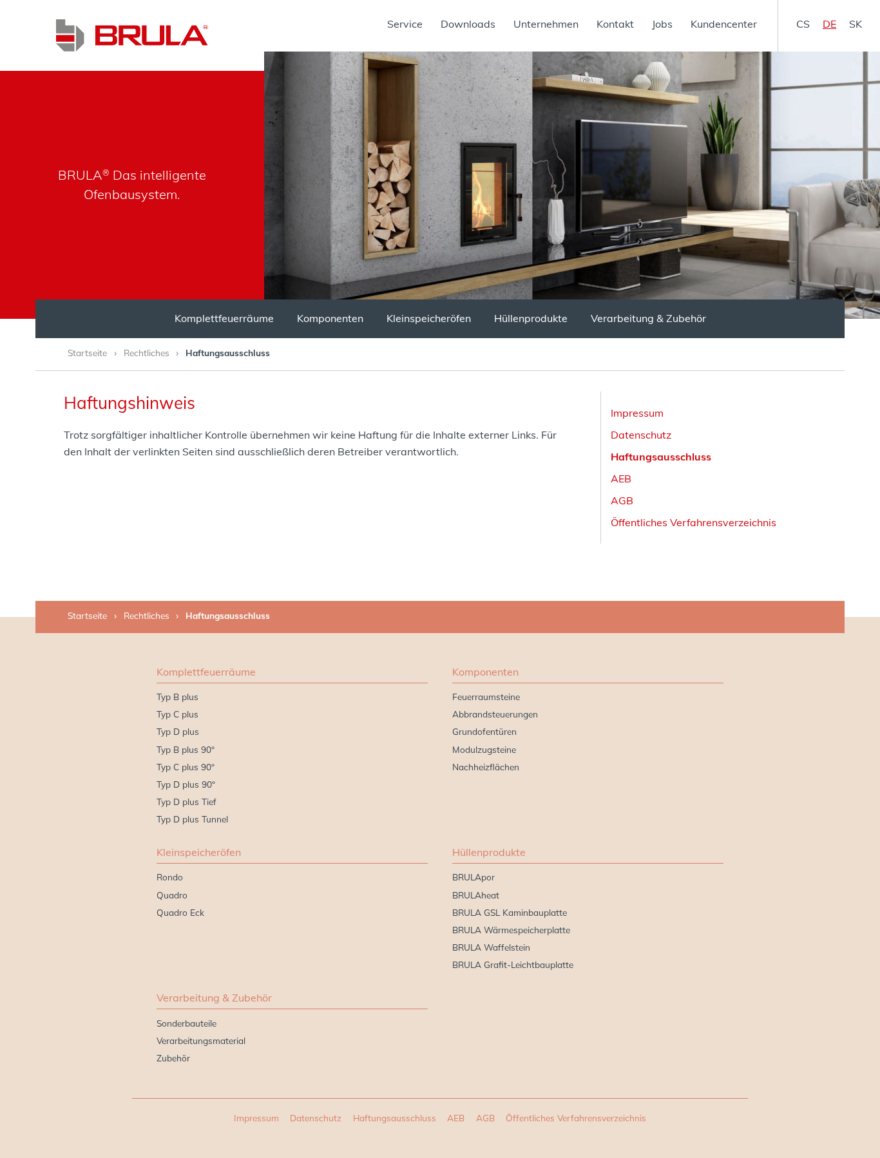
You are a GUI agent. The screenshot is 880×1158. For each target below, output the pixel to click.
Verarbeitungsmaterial (201, 1040)
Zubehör (173, 1057)
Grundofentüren (484, 731)
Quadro (172, 894)
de (829, 23)
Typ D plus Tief (186, 801)
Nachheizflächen (485, 766)
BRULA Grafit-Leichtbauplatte (512, 964)
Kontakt (615, 23)
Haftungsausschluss (661, 456)
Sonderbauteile (186, 1023)
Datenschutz (641, 434)
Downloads (468, 23)
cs (803, 23)
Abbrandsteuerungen (495, 713)
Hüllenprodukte (531, 318)
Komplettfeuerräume (224, 318)
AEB (621, 478)
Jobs (662, 23)
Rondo (170, 876)
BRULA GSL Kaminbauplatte (509, 912)
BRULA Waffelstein (491, 947)
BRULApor (473, 876)
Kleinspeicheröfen (429, 318)
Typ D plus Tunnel (192, 818)
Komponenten (330, 318)
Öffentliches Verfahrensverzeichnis (693, 522)
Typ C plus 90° (186, 766)
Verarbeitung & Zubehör (648, 318)
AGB (622, 500)
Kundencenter (724, 23)
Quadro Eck (180, 912)
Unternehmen (546, 23)
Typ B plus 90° (186, 749)
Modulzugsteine (484, 749)
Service (405, 23)
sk (855, 23)
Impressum (637, 412)
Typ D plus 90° (186, 784)
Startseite (87, 352)
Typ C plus (177, 713)
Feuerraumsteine (486, 696)
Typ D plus (178, 731)
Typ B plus (177, 696)
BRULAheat (475, 894)
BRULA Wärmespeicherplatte (511, 929)
